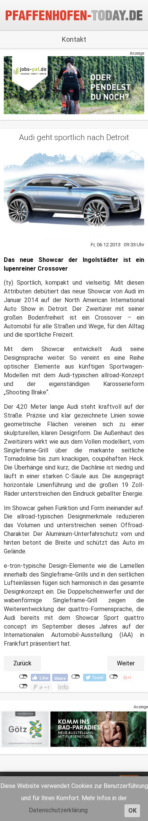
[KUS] (74, 84)
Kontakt (74, 39)
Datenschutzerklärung (58, 810)
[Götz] (74, 728)
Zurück (22, 663)
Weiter (126, 663)
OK (132, 810)
